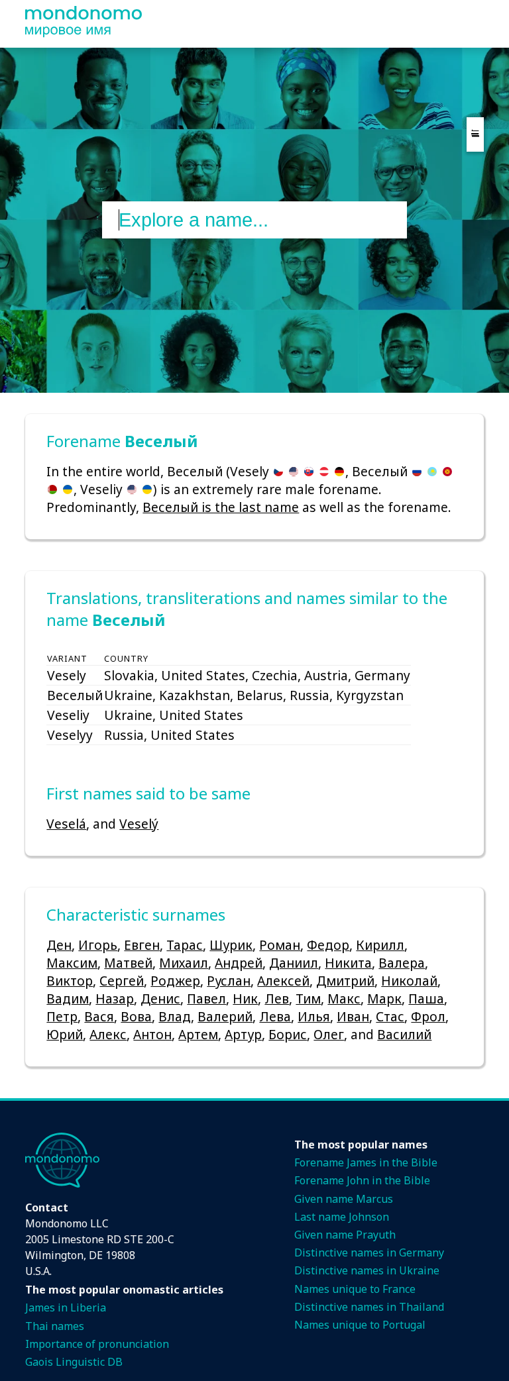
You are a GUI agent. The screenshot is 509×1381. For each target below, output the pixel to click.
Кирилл (380, 945)
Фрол (428, 1016)
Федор (328, 945)
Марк (384, 998)
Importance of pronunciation (97, 1344)
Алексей (283, 981)
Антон (152, 1034)
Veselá (66, 824)
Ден (59, 945)
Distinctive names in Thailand (369, 1307)
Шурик (231, 945)
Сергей (121, 981)
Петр (62, 1016)
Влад (174, 1016)
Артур (243, 1034)
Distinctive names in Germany (369, 1252)
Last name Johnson (341, 1216)
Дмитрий (345, 981)
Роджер (175, 981)
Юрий (64, 1034)
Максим (71, 963)
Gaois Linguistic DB (74, 1362)
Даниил (293, 963)
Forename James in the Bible (365, 1162)
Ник (245, 998)
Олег (328, 1034)
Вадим (67, 998)
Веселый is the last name (220, 507)
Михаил (183, 963)
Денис (160, 998)
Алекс (108, 1034)
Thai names (54, 1326)
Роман (279, 945)
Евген (142, 945)
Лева (275, 1016)
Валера (401, 963)
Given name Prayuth (345, 1234)
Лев (276, 998)
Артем (198, 1034)
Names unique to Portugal (359, 1324)
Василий (404, 1034)
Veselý (138, 824)
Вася (99, 1016)
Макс (344, 998)
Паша (426, 998)
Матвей (128, 963)
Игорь (97, 945)
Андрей (238, 963)
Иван (353, 1016)
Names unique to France (355, 1289)
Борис (287, 1034)
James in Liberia (65, 1307)
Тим (308, 998)
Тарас (184, 945)
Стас (390, 1016)
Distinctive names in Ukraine (366, 1270)
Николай (409, 981)
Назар (114, 998)
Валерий (225, 1016)
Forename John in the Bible (362, 1180)
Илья (314, 1016)
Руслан (229, 981)
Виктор (69, 981)
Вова (136, 1016)
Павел (206, 998)
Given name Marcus (343, 1199)
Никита (348, 963)
